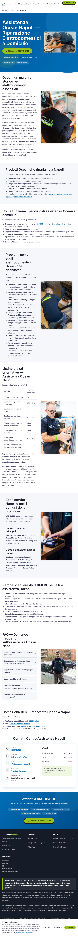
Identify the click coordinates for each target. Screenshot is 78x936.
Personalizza (58, 927)
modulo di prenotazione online (33, 726)
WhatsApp (9, 62)
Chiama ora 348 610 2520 (18, 51)
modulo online (59, 224)
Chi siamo (41, 4)
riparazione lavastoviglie (23, 197)
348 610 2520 (16, 750)
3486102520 (44, 224)
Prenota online (59, 4)
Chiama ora (70, 2)
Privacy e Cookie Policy (10, 871)
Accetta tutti (70, 927)
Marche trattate (23, 4)
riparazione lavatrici (55, 194)
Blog (34, 4)
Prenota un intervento (19, 771)
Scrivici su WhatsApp (19, 757)
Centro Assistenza (8, 10)
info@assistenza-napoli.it (20, 724)
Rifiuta (47, 927)
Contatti (49, 4)
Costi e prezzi (7, 868)
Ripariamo (11, 4)
